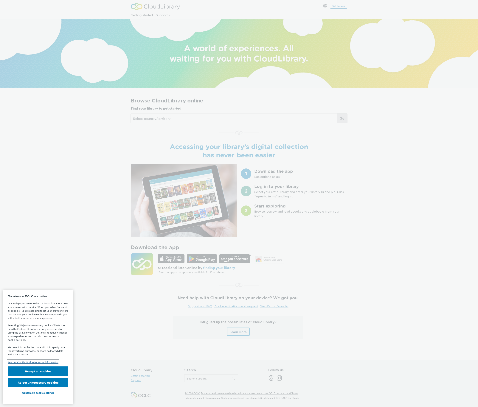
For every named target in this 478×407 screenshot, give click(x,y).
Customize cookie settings (38, 392)
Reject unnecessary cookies (38, 382)
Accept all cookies (38, 371)
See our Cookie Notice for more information (33, 362)
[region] (38, 347)
